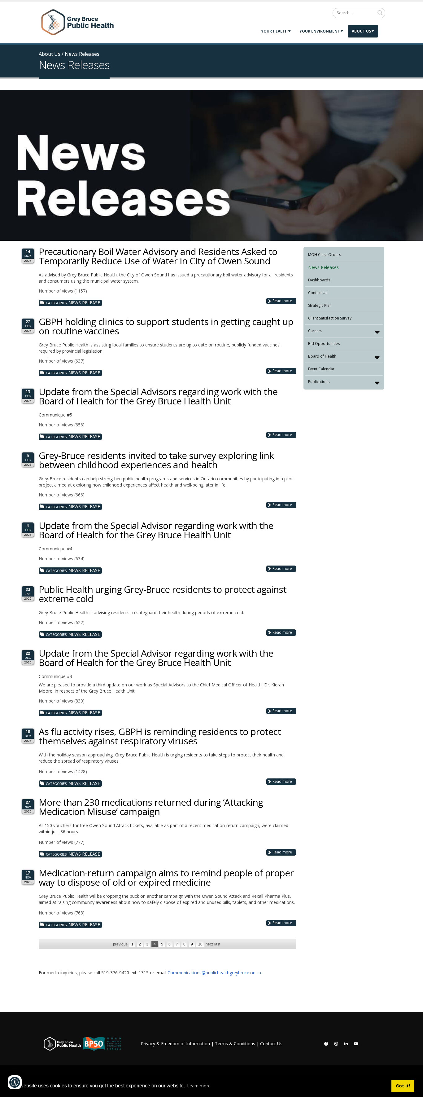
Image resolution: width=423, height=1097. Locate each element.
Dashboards (319, 280)
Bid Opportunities (324, 343)
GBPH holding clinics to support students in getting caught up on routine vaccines (166, 326)
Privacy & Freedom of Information (175, 1043)
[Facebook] (326, 1043)
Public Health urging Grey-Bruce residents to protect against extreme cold (162, 594)
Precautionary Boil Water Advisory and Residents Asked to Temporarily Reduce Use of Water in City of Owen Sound (158, 256)
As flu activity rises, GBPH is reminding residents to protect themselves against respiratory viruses (160, 736)
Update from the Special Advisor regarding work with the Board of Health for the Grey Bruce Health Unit (156, 530)
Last (217, 944)
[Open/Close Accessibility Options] (14, 1082)
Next (209, 944)
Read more (282, 300)
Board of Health (322, 356)
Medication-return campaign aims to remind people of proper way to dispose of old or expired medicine (166, 877)
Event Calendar (321, 369)
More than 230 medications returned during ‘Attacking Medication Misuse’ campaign (151, 807)
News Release (84, 303)
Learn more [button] (199, 1086)
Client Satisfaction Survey (329, 318)
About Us (361, 31)
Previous (120, 944)
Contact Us (317, 292)
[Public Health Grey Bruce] (77, 22)
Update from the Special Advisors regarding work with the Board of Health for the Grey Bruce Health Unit (158, 396)
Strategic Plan (320, 305)
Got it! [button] (403, 1086)
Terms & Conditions (235, 1043)
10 (200, 944)
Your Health (274, 31)
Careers (315, 330)
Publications (318, 381)
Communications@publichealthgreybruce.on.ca (214, 973)
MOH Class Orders (324, 254)
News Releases (323, 267)
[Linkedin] (346, 1043)
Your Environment (319, 31)
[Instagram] (336, 1043)
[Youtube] (355, 1043)
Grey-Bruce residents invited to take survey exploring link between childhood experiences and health (156, 460)
